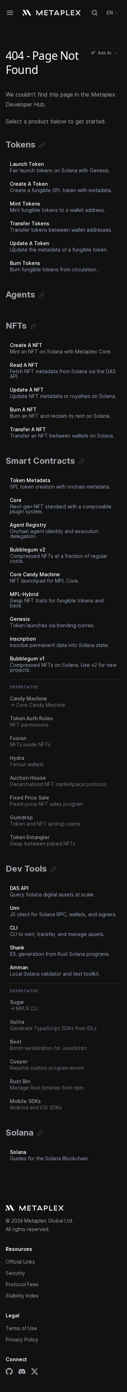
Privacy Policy (22, 1339)
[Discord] (21, 1371)
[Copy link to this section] (42, 145)
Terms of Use (21, 1328)
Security (15, 1273)
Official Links (20, 1262)
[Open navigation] (10, 12)
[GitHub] (9, 1371)
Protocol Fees (22, 1284)
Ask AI (104, 53)
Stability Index (22, 1296)
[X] (34, 1371)
